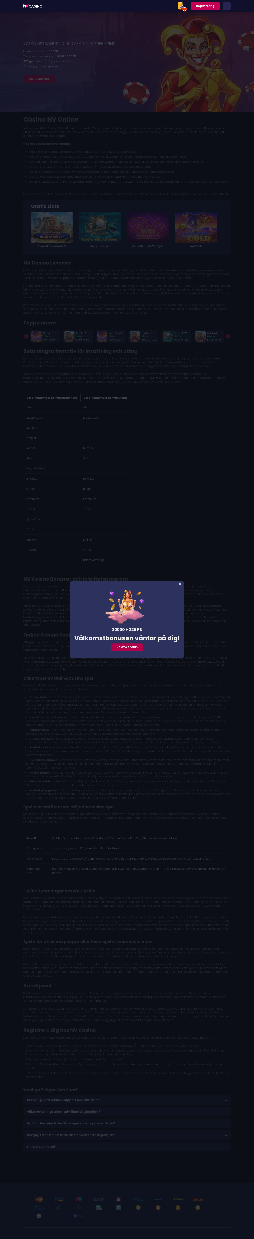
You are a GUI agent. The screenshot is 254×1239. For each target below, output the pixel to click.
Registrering (205, 6)
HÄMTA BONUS (127, 647)
